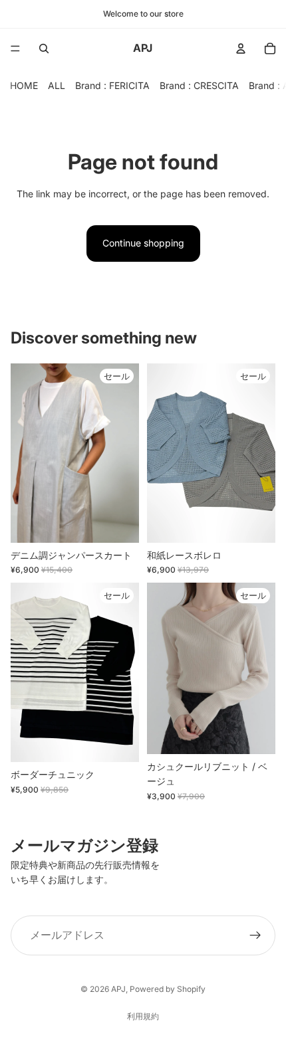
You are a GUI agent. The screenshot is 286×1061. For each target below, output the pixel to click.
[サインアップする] (255, 935)
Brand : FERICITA (112, 85)
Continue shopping (143, 242)
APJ (118, 989)
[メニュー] (15, 48)
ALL (56, 85)
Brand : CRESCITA (199, 85)
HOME (24, 85)
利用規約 (143, 1016)
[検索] (44, 48)
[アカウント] (240, 48)
